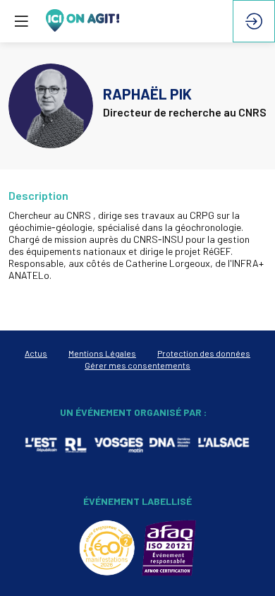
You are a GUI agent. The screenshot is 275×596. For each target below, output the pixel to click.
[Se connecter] (254, 21)
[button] (21, 21)
